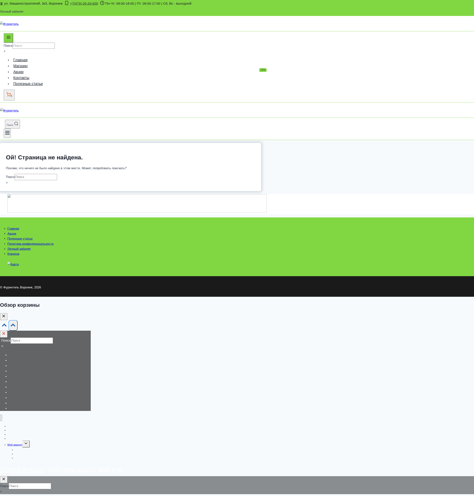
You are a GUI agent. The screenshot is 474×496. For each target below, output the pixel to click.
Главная (20, 60)
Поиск (8, 45)
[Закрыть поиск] (3, 479)
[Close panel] (3, 334)
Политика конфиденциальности (30, 244)
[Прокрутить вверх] (4, 326)
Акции (18, 72)
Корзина (13, 254)
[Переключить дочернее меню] (26, 444)
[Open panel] (8, 37)
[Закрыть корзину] (3, 316)
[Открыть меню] (7, 133)
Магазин (20, 66)
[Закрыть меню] (1, 418)
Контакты (21, 78)
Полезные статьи (28, 84)
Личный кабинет (19, 249)
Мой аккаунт (14, 444)
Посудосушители (13, 405)
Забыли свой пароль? (28, 458)
